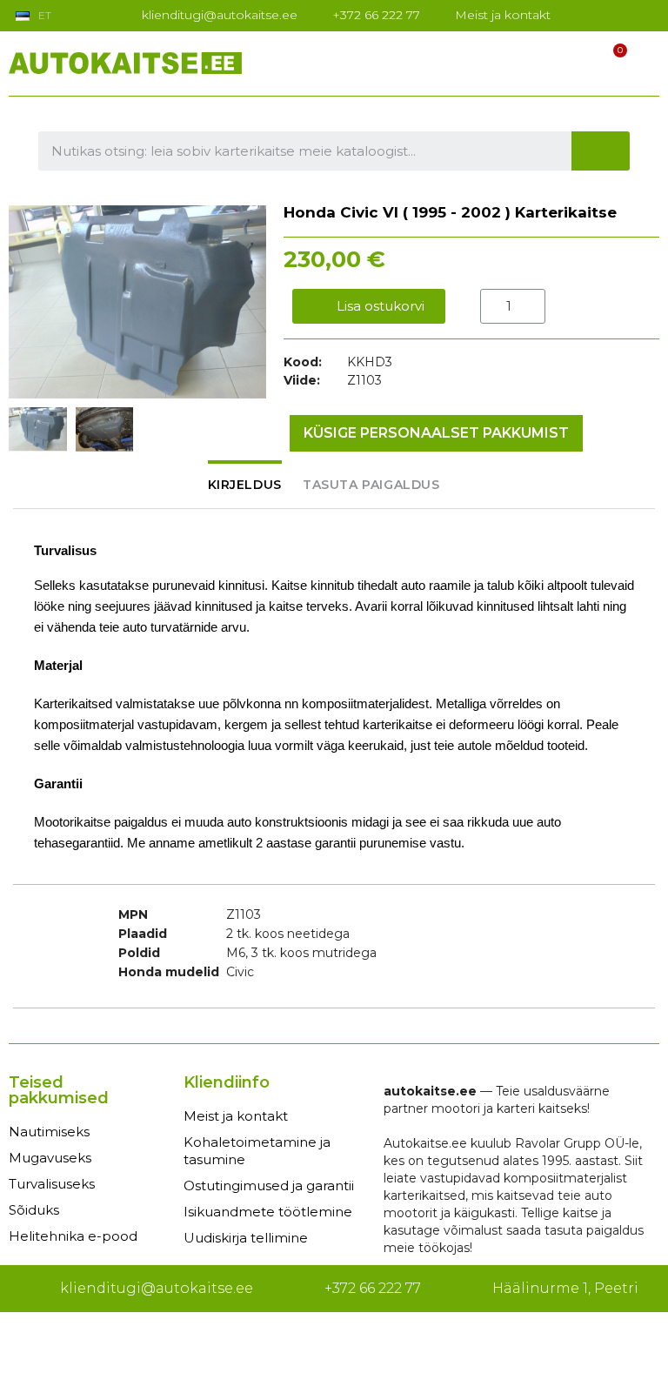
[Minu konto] (578, 62)
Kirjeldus (245, 484)
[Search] (601, 151)
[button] (24, 302)
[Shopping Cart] (612, 62)
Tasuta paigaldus (371, 484)
